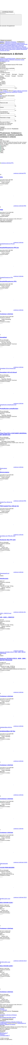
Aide (10, 1017)
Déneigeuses (24, 49)
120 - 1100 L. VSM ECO (7, 617)
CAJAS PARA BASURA (7, 867)
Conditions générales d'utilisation (8, 1022)
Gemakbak (3, 337)
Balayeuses (15, 45)
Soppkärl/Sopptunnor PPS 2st (9, 247)
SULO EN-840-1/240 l (6, 966)
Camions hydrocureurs (16, 48)
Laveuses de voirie (4, 50)
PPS (1, 177)
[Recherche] (10, 19)
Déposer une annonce (6, 221)
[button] (14, 33)
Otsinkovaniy (4, 578)
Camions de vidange (10, 46)
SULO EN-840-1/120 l (6, 902)
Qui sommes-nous (4, 1017)
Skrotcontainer (4, 472)
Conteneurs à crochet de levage (12, 43)
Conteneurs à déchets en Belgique (8, 1015)
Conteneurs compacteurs (10, 44)
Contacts (13, 1017)
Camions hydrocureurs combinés (12, 49)
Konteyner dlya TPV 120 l (8, 539)
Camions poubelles (7, 45)
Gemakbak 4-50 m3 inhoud (8, 372)
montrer (2, 127)
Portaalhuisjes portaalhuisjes (9, 408)
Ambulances (18, 46)
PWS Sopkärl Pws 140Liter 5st (9, 506)
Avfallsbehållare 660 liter (7, 731)
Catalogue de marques (9, 1024)
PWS (1, 209)
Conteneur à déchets (6, 314)
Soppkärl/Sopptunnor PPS (8, 281)
